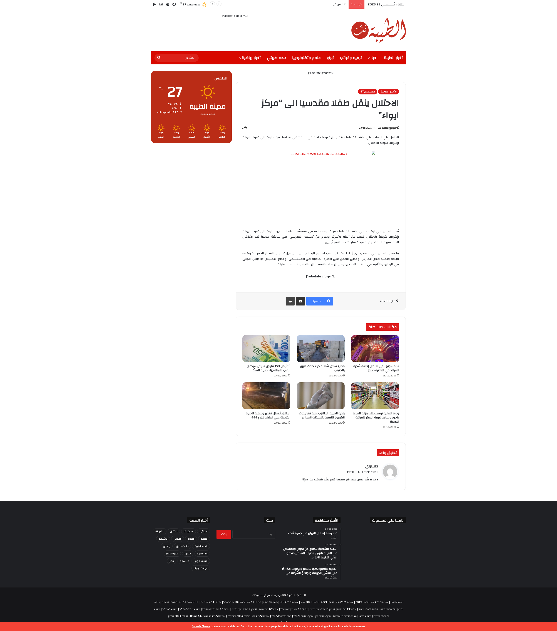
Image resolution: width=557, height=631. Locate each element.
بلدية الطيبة (201, 546)
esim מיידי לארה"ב (190, 609)
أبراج (330, 57)
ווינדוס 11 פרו (254, 602)
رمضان (166, 546)
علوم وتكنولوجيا (306, 57)
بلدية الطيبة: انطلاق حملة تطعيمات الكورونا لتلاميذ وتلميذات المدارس (322, 415)
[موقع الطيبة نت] (378, 30)
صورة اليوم (172, 553)
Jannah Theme (201, 626)
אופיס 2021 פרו (344, 602)
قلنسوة (184, 561)
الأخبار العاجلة (389, 91)
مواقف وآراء (201, 568)
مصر (171, 561)
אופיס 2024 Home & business (207, 616)
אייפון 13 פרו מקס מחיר (322, 609)
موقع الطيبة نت (387, 127)
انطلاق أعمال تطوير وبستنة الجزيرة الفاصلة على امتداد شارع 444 (268, 415)
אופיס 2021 (327, 602)
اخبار (373, 57)
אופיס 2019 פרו (379, 602)
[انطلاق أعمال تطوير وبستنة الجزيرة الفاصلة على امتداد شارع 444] (266, 395)
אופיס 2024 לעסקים (239, 616)
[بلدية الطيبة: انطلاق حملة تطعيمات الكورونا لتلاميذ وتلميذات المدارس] (321, 395)
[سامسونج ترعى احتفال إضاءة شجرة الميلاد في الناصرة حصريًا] (375, 348)
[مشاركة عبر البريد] (300, 301)
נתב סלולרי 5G (190, 602)
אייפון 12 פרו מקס (268, 609)
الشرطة (159, 531)
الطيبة (204, 538)
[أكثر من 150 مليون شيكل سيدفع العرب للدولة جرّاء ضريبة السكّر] (266, 348)
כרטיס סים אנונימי (171, 602)
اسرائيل (204, 531)
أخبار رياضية (251, 57)
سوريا (188, 553)
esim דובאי (365, 616)
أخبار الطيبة (393, 57)
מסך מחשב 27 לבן (303, 616)
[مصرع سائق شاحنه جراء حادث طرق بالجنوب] (321, 348)
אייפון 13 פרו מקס (346, 609)
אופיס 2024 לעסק (178, 616)
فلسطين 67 (368, 91)
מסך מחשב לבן (323, 616)
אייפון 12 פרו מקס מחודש (216, 609)
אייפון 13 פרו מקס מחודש (294, 609)
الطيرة (191, 538)
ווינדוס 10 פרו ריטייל (234, 602)
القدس (177, 538)
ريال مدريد (202, 553)
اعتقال (174, 531)
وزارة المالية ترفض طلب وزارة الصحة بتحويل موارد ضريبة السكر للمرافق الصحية (376, 418)
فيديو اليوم (201, 561)
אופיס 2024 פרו (260, 616)
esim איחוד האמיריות (345, 616)
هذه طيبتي (276, 57)
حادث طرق (182, 546)
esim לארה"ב (169, 609)
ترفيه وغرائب (351, 57)
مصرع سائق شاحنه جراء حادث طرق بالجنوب (322, 368)
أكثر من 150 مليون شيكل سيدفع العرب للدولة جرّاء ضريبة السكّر (308, 4)
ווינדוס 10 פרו (270, 602)
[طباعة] (290, 301)
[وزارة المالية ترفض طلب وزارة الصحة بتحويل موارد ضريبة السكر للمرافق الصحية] (375, 395)
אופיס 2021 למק (309, 602)
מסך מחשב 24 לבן (281, 616)
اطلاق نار (188, 531)
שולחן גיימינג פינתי (368, 609)
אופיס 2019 (362, 602)
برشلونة (163, 538)
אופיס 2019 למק (289, 602)
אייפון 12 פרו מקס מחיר (244, 609)
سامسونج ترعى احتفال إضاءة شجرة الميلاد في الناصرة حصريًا (376, 368)
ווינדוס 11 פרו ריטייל (210, 602)
